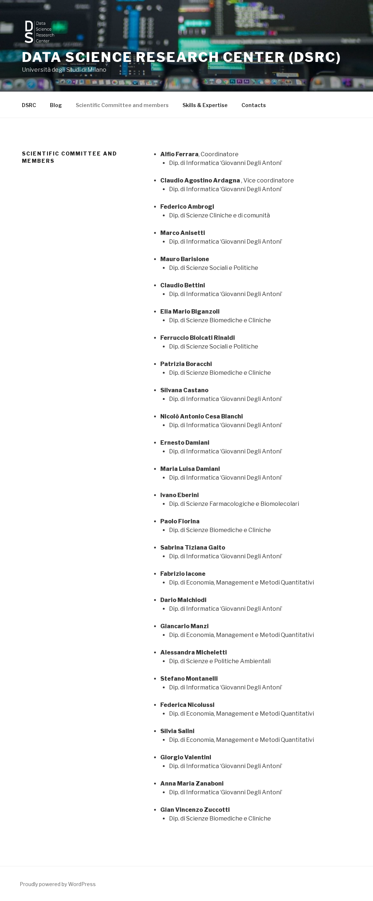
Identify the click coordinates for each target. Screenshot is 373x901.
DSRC (29, 105)
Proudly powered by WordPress (58, 884)
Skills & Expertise (205, 105)
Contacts (254, 105)
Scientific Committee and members (122, 105)
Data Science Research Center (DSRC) (181, 57)
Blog (56, 105)
